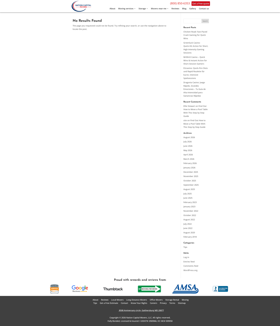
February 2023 (190, 202)
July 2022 (187, 224)
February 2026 (190, 163)
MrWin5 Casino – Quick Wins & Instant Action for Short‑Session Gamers (195, 60)
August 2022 (189, 219)
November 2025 (190, 176)
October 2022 (189, 215)
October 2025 (189, 180)
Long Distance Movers (136, 299)
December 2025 (190, 172)
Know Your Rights (139, 303)
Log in (186, 257)
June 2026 (187, 146)
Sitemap (182, 303)
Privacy (163, 303)
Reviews (175, 9)
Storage (142, 9)
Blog (184, 9)
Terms (172, 303)
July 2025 (187, 193)
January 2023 (189, 206)
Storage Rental (172, 299)
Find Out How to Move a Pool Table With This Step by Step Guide (194, 123)
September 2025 (191, 185)
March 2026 (188, 159)
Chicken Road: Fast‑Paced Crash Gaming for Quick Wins (195, 35)
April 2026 (188, 154)
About (112, 9)
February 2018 (190, 236)
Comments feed (190, 266)
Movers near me (158, 9)
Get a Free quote (200, 3)
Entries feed (189, 261)
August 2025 (189, 189)
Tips (185, 247)
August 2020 (189, 232)
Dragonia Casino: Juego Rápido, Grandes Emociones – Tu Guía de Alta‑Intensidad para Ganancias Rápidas (194, 89)
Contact (124, 303)
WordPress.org (190, 270)
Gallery (192, 9)
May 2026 (187, 150)
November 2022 (190, 211)
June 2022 (187, 228)
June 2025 (187, 198)
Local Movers (117, 299)
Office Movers (156, 299)
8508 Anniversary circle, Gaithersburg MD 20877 (140, 310)
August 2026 (189, 137)
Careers (153, 303)
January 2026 (189, 167)
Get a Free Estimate (109, 303)
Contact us (204, 9)
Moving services (125, 9)
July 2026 (187, 141)
